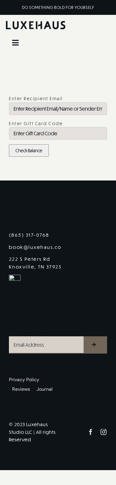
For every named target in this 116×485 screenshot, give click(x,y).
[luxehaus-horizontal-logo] (35, 23)
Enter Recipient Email (36, 98)
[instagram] (104, 432)
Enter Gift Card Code (36, 123)
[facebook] (91, 432)
